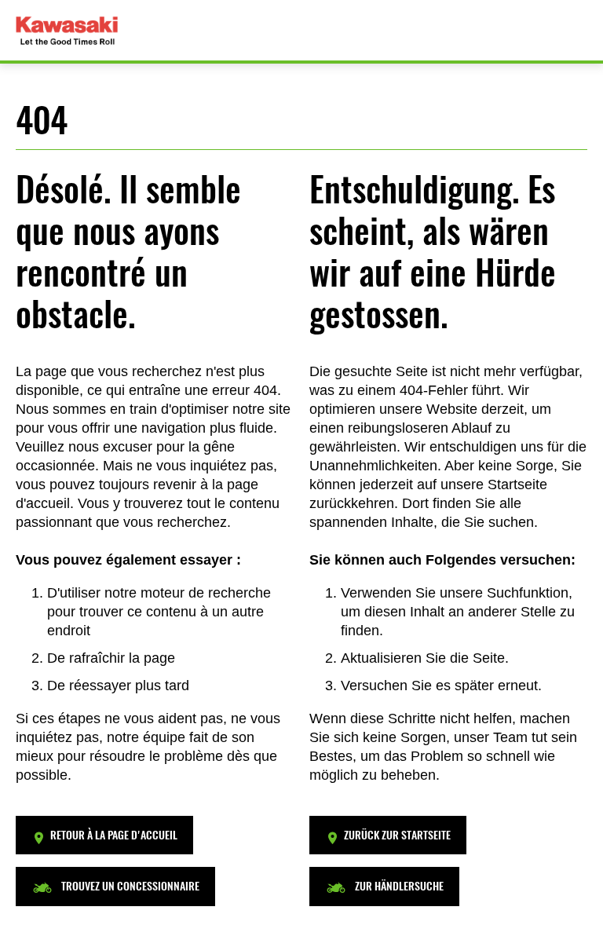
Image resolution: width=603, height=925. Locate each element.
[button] (104, 835)
